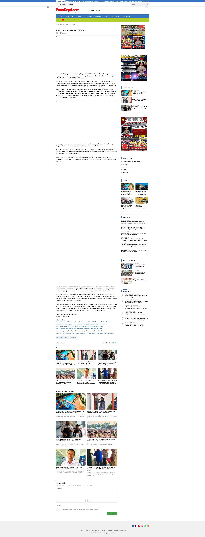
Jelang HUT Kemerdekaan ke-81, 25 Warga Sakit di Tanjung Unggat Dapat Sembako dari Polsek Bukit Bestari (85, 333)
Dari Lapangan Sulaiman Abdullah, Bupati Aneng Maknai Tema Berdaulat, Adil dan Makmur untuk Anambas (140, 272)
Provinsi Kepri (77, 20)
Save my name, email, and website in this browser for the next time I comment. (77, 509)
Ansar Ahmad (126, 167)
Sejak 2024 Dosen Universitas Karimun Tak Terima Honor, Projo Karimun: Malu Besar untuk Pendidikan (134, 239)
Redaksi (71, 4)
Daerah (80, 16)
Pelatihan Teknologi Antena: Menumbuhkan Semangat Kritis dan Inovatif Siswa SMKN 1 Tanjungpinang (132, 222)
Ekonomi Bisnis (115, 16)
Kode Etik (87, 530)
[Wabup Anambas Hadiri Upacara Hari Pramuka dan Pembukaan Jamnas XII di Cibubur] (65, 373)
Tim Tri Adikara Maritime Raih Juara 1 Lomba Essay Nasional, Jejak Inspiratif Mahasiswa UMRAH (133, 245)
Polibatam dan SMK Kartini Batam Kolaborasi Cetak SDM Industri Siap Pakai (133, 233)
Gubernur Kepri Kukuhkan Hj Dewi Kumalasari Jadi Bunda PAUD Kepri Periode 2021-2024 (134, 324)
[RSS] (148, 526)
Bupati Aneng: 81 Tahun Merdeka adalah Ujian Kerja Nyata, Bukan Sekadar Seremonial (139, 280)
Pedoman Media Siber (120, 530)
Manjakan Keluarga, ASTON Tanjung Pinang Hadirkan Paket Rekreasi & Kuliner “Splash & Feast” (100, 1)
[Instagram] (142, 526)
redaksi (60, 32)
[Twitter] (136, 526)
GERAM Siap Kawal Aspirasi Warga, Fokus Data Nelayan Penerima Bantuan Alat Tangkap (79, 326)
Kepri (124, 169)
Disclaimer (109, 530)
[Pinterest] (139, 526)
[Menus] (57, 4)
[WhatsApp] (145, 526)
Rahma (67, 337)
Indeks (81, 530)
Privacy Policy (95, 530)
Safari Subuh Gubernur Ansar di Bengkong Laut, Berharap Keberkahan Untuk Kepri (135, 313)
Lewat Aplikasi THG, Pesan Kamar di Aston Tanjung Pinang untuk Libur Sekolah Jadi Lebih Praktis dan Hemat (141, 193)
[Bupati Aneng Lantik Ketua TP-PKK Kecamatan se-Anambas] (126, 266)
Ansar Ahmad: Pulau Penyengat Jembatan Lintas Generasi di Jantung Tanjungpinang (136, 319)
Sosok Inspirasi (126, 16)
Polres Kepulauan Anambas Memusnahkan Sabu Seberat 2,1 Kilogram (136, 307)
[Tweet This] (106, 343)
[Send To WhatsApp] (116, 343)
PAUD (68, 20)
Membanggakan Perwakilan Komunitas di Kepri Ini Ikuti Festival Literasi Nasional (134, 251)
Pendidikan (98, 16)
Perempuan (89, 16)
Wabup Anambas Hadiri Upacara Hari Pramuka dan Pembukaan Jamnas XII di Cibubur (79, 328)
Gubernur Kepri (127, 172)
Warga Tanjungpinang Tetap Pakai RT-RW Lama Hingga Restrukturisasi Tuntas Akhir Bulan (80, 331)
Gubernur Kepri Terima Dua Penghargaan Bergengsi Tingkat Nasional (136, 296)
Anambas (125, 164)
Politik (106, 16)
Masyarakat (59, 337)
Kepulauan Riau (69, 16)
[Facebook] (133, 526)
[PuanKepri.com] (68, 10)
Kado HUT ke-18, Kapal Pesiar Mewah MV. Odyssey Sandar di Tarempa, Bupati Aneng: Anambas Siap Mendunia (127, 206)
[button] (147, 4)
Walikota (73, 337)
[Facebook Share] (103, 343)
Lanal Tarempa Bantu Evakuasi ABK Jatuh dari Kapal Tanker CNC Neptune (136, 301)
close (58, 6)
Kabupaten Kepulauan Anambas (131, 161)
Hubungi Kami (63, 4)
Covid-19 (59, 20)
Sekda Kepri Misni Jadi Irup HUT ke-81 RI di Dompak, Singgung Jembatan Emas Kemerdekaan (81, 324)
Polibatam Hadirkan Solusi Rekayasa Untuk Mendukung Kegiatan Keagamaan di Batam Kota (133, 228)
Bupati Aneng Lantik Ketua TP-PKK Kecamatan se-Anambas (139, 265)
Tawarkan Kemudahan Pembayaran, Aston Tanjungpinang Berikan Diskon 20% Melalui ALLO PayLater (141, 206)
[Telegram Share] (113, 343)
